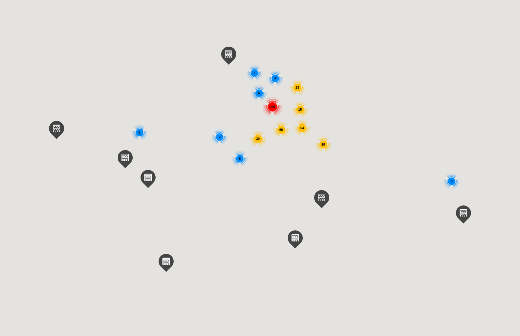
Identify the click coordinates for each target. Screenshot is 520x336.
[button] (166, 263)
